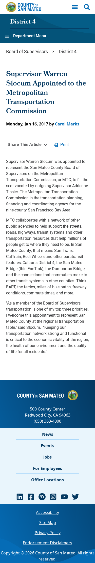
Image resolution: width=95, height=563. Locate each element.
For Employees (47, 468)
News (47, 434)
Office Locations (47, 480)
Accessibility (47, 512)
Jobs (47, 457)
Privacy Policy (48, 532)
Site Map (47, 522)
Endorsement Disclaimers (47, 543)
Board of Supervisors (27, 51)
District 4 (23, 22)
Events (47, 445)
